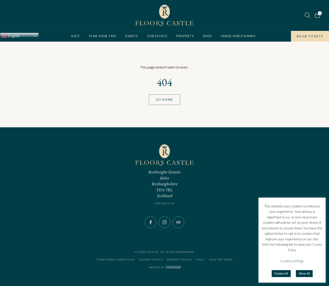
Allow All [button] (304, 273)
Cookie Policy (151, 259)
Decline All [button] (281, 273)
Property (185, 36)
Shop (207, 36)
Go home (164, 99)
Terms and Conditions (115, 259)
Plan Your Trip (102, 36)
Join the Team (221, 259)
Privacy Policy (179, 259)
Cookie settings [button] (292, 261)
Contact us (164, 203)
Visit (75, 36)
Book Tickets (310, 36)
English (13, 36)
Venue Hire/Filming (238, 36)
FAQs (201, 259)
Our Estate (157, 36)
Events (131, 36)
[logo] (164, 15)
